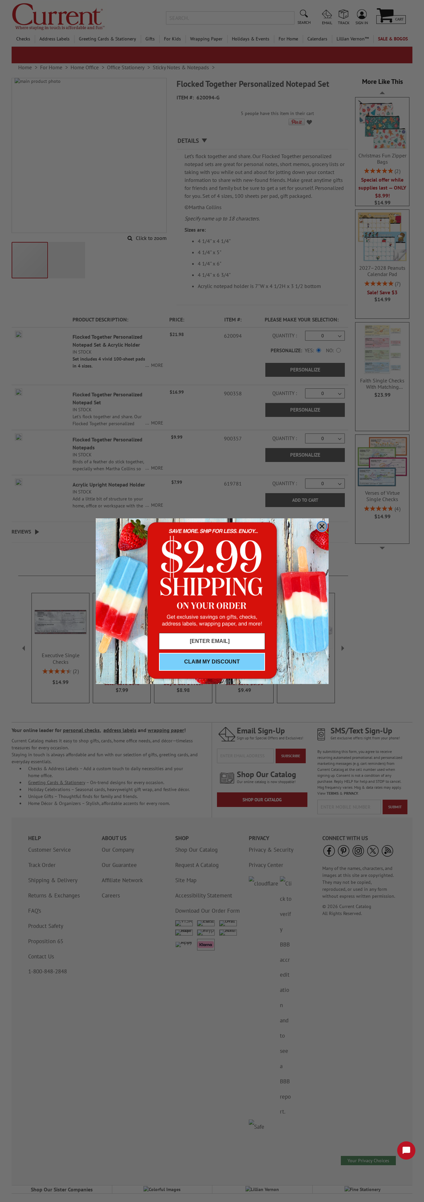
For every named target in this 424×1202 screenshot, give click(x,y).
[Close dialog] (322, 526)
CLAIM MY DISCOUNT (212, 661)
